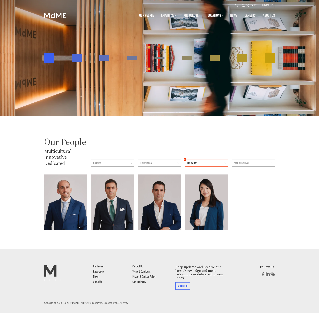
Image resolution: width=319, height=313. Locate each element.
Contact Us (267, 5)
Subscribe (183, 286)
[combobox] (109, 163)
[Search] (236, 5)
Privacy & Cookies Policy (144, 276)
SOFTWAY (121, 303)
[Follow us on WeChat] (272, 274)
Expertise (167, 15)
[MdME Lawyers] (55, 15)
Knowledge (191, 15)
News (233, 15)
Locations (214, 15)
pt (255, 5)
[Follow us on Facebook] (263, 274)
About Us (269, 15)
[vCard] (50, 184)
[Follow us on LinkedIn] (268, 274)
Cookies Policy (139, 282)
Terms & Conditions (141, 271)
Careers (250, 15)
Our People (146, 15)
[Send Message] (50, 179)
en (252, 5)
